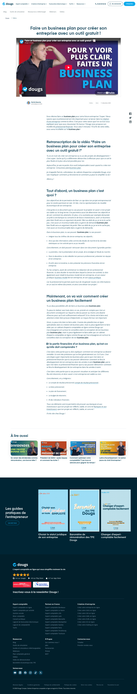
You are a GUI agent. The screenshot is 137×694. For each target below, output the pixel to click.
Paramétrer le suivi (113, 685)
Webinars (52, 12)
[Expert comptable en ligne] (8, 4)
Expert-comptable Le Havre (55, 610)
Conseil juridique (19, 619)
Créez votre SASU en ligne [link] (86, 610)
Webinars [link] (16, 651)
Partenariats (49, 648)
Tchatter (80, 642)
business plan (75, 168)
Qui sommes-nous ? (52, 642)
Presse (47, 651)
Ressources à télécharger (37, 12)
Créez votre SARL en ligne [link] (86, 616)
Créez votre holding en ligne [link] (87, 625)
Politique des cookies (70, 685)
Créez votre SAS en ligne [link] (86, 613)
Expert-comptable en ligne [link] (22, 607)
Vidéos (62, 12)
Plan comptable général (21, 654)
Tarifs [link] (15, 628)
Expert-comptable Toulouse (55, 633)
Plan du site (99, 685)
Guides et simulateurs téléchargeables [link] (27, 648)
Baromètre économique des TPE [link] (24, 663)
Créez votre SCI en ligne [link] (86, 622)
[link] (115, 4)
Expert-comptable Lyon (53, 616)
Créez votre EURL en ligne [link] (86, 619)
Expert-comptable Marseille (55, 619)
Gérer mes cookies (86, 685)
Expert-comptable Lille (53, 613)
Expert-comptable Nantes (54, 625)
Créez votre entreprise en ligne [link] (88, 607)
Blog (5, 12)
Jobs (46, 645)
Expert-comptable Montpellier (56, 622)
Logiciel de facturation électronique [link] (25, 622)
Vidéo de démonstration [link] (21, 660)
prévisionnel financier (64, 127)
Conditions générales (33, 685)
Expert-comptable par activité (23, 610)
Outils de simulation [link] (20, 645)
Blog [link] (14, 642)
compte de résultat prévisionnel (86, 383)
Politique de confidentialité (52, 685)
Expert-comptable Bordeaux (55, 607)
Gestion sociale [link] (18, 613)
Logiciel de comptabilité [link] (21, 625)
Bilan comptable (19, 616)
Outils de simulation (17, 12)
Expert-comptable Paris (53, 628)
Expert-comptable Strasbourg (55, 631)
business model (61, 277)
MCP (46, 654)
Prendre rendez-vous (85, 645)
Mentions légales (18, 685)
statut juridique (94, 277)
